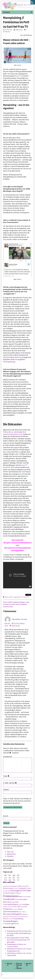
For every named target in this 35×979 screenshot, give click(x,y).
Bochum (23, 886)
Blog (19, 886)
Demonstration (6, 891)
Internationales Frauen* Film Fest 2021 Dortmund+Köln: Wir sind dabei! (18, 940)
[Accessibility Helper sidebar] (33, 2)
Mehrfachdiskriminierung (13, 357)
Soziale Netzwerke (23, 916)
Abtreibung (6, 886)
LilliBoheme (19, 30)
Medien (15, 906)
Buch (27, 886)
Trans (10, 918)
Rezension (7, 914)
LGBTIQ (5, 906)
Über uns (10, 852)
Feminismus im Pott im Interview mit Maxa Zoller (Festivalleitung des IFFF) (19, 933)
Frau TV (18, 76)
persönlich (24, 906)
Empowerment (15, 893)
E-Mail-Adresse (10, 783)
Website (6, 790)
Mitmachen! (11, 854)
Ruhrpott (25, 914)
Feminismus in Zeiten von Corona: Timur (16, 945)
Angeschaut (17, 597)
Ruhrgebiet (17, 914)
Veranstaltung (17, 918)
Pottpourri (25, 597)
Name (6, 776)
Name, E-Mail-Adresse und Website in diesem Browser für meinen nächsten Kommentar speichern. (17, 801)
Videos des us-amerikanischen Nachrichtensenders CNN (14, 433)
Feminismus (11, 896)
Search (5, 816)
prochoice (15, 909)
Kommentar (7, 757)
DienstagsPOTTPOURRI (20, 890)
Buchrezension (8, 888)
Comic (15, 888)
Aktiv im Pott (9, 597)
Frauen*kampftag (26, 896)
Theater (6, 919)
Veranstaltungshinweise (11, 923)
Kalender (10, 856)
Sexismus (15, 916)
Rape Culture (22, 911)
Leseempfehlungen (10, 904)
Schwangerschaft (7, 916)
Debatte (29, 888)
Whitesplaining (9, 362)
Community (22, 888)
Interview (7, 902)
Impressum (28, 964)
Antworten (16, 626)
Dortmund (6, 893)
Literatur (10, 906)
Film (20, 896)
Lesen (19, 904)
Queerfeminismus (10, 911)
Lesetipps (25, 904)
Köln (16, 902)
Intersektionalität (21, 899)
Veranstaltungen (10, 921)
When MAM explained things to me (16, 602)
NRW (19, 906)
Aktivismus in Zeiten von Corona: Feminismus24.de (19, 950)
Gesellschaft (8, 899)
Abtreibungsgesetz (13, 886)
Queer (20, 909)
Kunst (13, 902)
